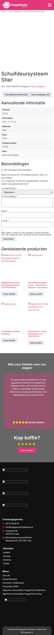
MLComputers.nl (27, 632)
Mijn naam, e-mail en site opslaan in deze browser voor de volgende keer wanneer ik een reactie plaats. (26, 234)
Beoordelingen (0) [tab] (40, 94)
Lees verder (9, 294)
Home (4, 11)
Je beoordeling (9, 196)
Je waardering (8, 188)
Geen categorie (15, 11)
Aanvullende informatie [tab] (16, 94)
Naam (4, 211)
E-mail (5, 221)
